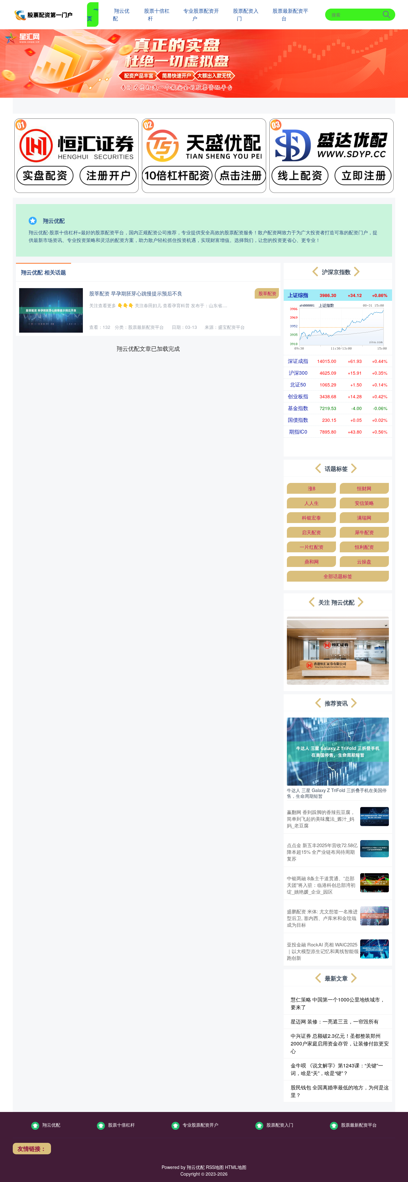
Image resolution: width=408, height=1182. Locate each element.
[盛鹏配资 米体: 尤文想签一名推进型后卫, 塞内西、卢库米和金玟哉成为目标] (374, 918)
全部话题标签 (338, 576)
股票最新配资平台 (290, 14)
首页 (92, 14)
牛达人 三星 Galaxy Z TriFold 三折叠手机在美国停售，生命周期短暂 (337, 793)
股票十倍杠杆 (157, 14)
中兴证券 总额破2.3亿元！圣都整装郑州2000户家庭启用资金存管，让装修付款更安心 (340, 1043)
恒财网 (364, 488)
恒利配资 (364, 546)
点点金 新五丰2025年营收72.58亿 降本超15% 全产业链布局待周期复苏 (322, 852)
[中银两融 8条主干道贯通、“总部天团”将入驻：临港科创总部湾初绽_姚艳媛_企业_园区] (374, 884)
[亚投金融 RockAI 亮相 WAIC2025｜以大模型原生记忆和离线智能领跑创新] (374, 951)
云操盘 (364, 561)
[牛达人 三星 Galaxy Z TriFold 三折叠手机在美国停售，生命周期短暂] (338, 751)
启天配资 (311, 532)
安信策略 (364, 502)
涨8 (311, 488)
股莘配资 (267, 293)
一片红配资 (312, 546)
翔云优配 (121, 14)
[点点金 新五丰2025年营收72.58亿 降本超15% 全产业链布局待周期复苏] (374, 851)
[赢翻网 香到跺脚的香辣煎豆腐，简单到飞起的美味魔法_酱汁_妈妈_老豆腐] (374, 818)
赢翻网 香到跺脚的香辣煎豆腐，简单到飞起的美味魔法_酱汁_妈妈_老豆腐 (321, 819)
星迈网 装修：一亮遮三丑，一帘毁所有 (335, 1021)
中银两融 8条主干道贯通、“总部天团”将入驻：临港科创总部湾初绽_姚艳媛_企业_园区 (321, 885)
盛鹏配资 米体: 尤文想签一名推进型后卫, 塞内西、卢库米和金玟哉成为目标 (322, 918)
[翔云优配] (44, 14)
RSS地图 (215, 1167)
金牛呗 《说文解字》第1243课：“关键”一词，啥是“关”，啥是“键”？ (337, 1069)
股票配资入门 (246, 14)
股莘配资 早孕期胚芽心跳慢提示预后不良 (135, 293)
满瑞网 (364, 517)
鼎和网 (311, 561)
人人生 (311, 502)
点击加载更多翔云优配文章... (148, 348)
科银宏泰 (311, 517)
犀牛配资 (364, 532)
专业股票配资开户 (201, 14)
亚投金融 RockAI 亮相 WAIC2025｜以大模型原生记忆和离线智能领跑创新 (323, 951)
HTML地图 (235, 1167)
